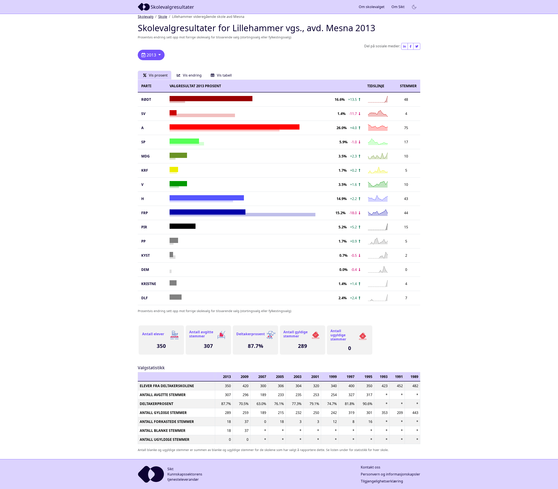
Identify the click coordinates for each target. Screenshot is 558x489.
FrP (144, 212)
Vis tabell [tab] (224, 75)
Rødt (146, 99)
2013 (151, 55)
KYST (145, 255)
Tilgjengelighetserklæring (382, 481)
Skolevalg (145, 16)
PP (143, 241)
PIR (144, 227)
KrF (144, 170)
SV (143, 113)
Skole (162, 16)
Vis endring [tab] (192, 75)
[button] (414, 7)
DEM (145, 269)
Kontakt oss (370, 467)
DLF (144, 298)
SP (143, 142)
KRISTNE (148, 283)
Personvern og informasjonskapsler (390, 474)
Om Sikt (398, 6)
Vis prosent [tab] (158, 75)
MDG (145, 156)
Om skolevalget (371, 6)
